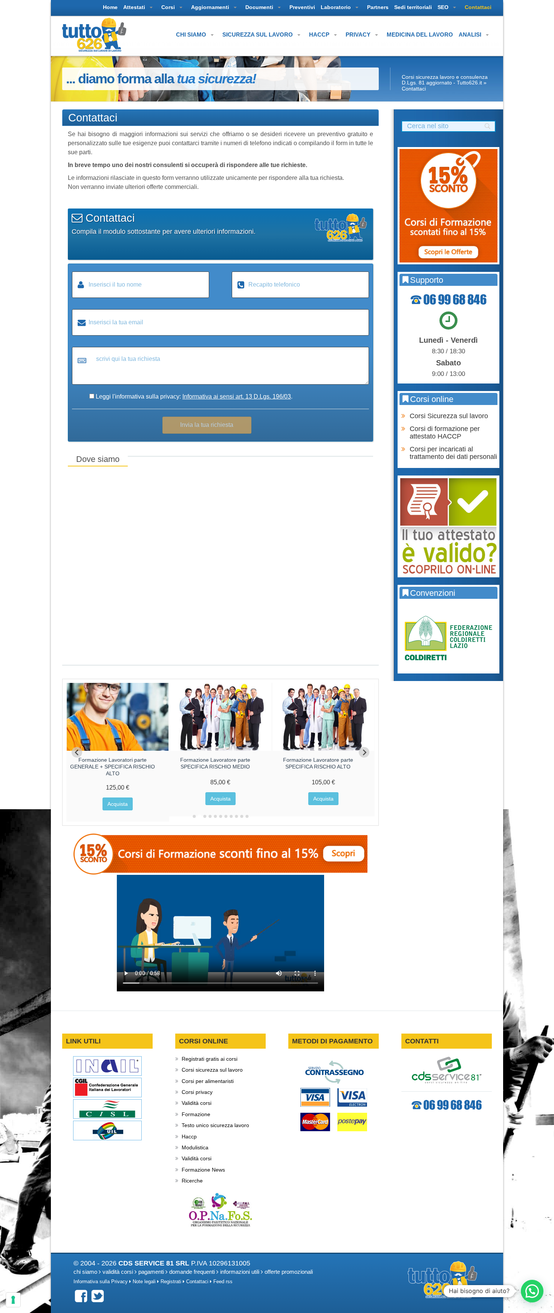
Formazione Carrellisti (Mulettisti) (318, 760)
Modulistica (195, 1147)
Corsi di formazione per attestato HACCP (445, 432)
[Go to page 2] (199, 816)
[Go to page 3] (204, 816)
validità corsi (118, 1272)
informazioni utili (239, 1272)
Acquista (117, 804)
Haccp (189, 1137)
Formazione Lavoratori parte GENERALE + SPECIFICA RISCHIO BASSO (112, 766)
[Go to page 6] (220, 816)
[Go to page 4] (209, 816)
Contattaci (197, 1281)
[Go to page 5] (215, 816)
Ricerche (192, 1181)
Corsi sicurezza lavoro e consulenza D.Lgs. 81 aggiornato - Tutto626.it (445, 80)
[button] (532, 1291)
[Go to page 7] (225, 816)
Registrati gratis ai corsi (209, 1059)
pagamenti (151, 1272)
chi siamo (85, 1272)
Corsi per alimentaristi (208, 1081)
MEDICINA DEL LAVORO (420, 34)
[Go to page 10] (241, 816)
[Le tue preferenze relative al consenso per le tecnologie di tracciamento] (13, 1300)
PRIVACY (359, 34)
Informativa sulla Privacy (100, 1281)
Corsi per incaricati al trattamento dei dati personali (453, 452)
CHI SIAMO (192, 34)
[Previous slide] (77, 752)
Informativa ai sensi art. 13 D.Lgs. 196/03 (236, 396)
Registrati (171, 1281)
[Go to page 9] (236, 816)
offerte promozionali (289, 1272)
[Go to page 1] (194, 816)
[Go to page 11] (246, 816)
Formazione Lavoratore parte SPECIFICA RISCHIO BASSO (215, 763)
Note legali (144, 1281)
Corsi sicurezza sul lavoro (212, 1070)
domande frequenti (192, 1272)
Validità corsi (196, 1103)
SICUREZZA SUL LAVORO (258, 34)
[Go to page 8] (231, 816)
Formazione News (203, 1170)
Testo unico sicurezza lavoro (215, 1125)
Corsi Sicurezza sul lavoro (449, 416)
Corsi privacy (197, 1092)
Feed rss (223, 1281)
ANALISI (471, 34)
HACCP (320, 34)
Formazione (196, 1114)
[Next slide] (364, 752)
